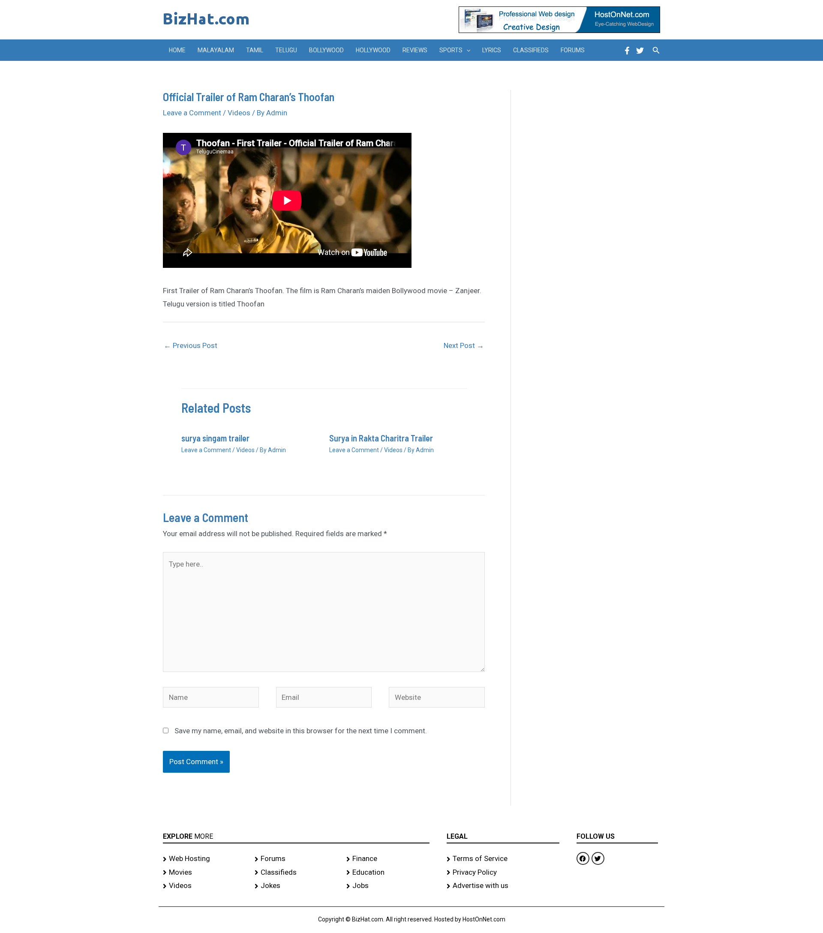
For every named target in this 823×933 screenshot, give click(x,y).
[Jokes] (296, 886)
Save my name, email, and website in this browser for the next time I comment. (300, 730)
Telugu (286, 50)
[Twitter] (640, 50)
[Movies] (204, 872)
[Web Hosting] (204, 859)
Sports (451, 50)
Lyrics (491, 50)
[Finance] (388, 859)
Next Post (464, 345)
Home (177, 50)
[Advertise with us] (503, 886)
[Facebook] (627, 50)
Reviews (414, 50)
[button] (466, 50)
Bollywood (326, 50)
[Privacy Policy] (503, 872)
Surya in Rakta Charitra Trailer (381, 438)
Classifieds (531, 50)
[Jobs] (388, 886)
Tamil (254, 50)
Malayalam (216, 50)
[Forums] (296, 859)
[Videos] (204, 886)
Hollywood (373, 50)
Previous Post (190, 345)
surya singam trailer (215, 438)
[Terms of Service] (503, 859)
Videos (239, 112)
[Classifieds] (296, 872)
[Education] (388, 872)
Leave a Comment (192, 112)
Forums (573, 50)
